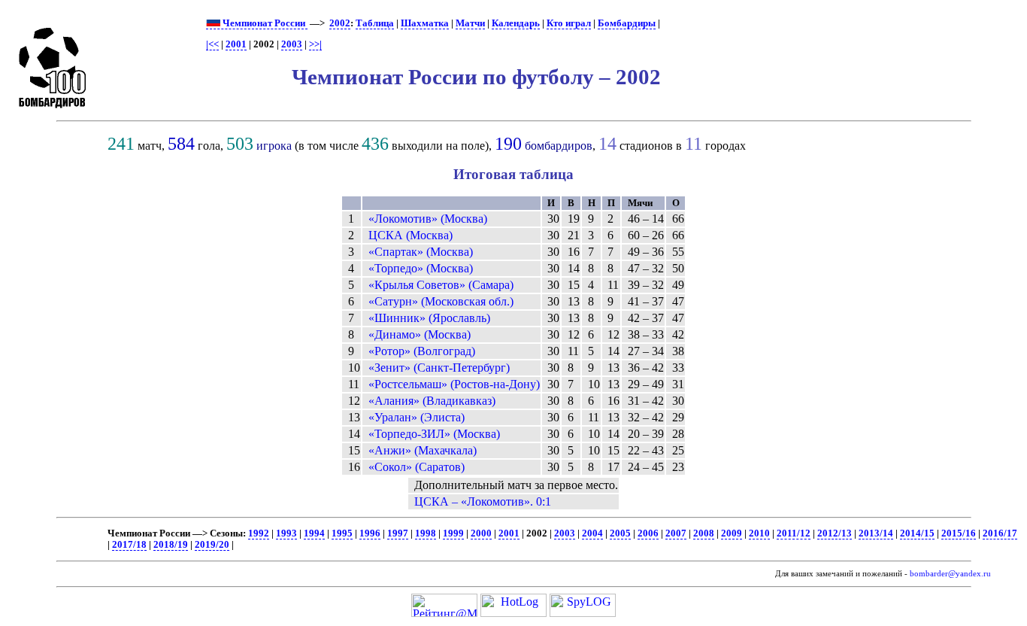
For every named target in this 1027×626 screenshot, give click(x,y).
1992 (258, 533)
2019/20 (212, 544)
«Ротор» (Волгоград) (421, 351)
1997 (397, 533)
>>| (315, 44)
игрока (274, 145)
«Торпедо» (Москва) (420, 268)
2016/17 (1000, 533)
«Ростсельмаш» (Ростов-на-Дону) (454, 384)
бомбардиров (558, 145)
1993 (286, 533)
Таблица (375, 23)
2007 (675, 533)
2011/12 (793, 533)
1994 (314, 533)
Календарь (516, 23)
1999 (453, 533)
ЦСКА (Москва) (410, 235)
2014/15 (917, 533)
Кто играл (569, 23)
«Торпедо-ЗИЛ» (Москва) (434, 433)
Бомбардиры (627, 23)
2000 (481, 533)
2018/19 (170, 544)
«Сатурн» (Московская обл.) (441, 301)
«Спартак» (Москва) (420, 251)
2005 (620, 533)
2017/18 (129, 544)
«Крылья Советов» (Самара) (441, 284)
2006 (648, 533)
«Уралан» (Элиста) (416, 417)
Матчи (470, 23)
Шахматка (425, 23)
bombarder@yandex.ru (950, 574)
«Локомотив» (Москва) (427, 218)
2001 (236, 44)
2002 (339, 23)
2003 (291, 44)
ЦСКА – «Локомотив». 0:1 (482, 501)
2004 (592, 533)
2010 (759, 533)
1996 (369, 533)
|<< (212, 44)
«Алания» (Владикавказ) (431, 400)
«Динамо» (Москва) (419, 334)
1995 (342, 533)
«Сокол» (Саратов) (416, 466)
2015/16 (958, 533)
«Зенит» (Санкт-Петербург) (439, 367)
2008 (703, 533)
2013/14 (876, 533)
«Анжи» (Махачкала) (422, 450)
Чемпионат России (263, 23)
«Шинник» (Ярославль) (429, 317)
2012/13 (834, 533)
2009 (731, 533)
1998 (425, 533)
